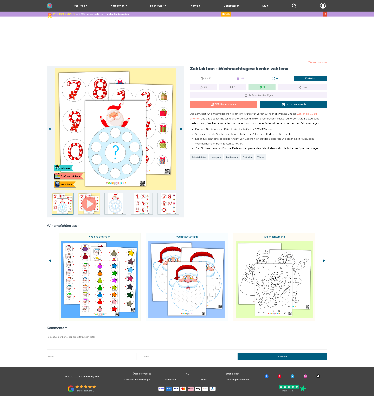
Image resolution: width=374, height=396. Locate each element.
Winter (260, 157)
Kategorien (117, 5)
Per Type (79, 5)
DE (264, 5)
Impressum (170, 379)
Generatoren (231, 5)
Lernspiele (216, 157)
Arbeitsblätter (199, 157)
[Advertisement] (187, 39)
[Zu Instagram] (305, 376)
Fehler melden (232, 373)
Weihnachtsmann (99, 237)
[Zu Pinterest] (279, 376)
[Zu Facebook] (266, 376)
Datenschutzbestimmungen (136, 379)
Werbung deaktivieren (317, 62)
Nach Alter (156, 5)
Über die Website (142, 373)
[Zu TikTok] (318, 376)
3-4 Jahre (248, 157)
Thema (193, 5)
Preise (204, 379)
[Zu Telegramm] (292, 376)
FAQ (187, 373)
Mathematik (232, 157)
